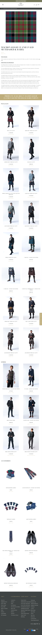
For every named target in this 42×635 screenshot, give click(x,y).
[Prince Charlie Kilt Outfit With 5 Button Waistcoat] (11, 180)
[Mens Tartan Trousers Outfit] (31, 438)
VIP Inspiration (3, 615)
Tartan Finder (23, 615)
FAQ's (12, 603)
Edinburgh (33, 600)
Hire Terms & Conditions (15, 606)
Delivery (12, 601)
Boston (32, 613)
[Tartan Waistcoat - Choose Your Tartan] (11, 375)
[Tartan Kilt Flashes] (11, 506)
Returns (12, 611)
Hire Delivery (13, 605)
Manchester (33, 610)
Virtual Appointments (35, 620)
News (2, 610)
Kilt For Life (13, 608)
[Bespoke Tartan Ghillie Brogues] (11, 570)
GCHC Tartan (3, 603)
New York (33, 615)
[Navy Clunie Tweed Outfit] (31, 308)
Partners (2, 611)
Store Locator (3, 605)
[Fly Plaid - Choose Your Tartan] (31, 375)
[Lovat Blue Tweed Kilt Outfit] (31, 180)
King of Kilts (3, 606)
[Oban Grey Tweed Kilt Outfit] (31, 117)
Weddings (23, 616)
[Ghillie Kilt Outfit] (31, 149)
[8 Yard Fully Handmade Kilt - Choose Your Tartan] (31, 275)
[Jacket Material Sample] (31, 506)
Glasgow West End (34, 603)
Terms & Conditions (30, 629)
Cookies (37, 629)
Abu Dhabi (33, 611)
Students (12, 613)
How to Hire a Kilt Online (25, 605)
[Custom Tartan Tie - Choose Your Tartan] (31, 474)
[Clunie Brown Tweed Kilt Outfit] (11, 339)
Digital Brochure (4, 601)
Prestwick (33, 606)
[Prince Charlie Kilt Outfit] (11, 244)
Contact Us (13, 600)
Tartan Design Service (25, 613)
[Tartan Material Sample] (11, 474)
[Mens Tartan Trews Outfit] (11, 438)
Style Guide (23, 611)
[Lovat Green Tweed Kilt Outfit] (11, 213)
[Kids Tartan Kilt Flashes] (31, 570)
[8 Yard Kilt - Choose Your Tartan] (11, 275)
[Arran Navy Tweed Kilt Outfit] (11, 308)
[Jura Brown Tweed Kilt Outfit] (31, 339)
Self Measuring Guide (25, 608)
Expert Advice (23, 600)
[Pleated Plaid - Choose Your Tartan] (31, 407)
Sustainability (3, 613)
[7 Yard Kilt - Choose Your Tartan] (31, 244)
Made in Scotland (4, 608)
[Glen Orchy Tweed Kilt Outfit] (31, 213)
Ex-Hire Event (33, 618)
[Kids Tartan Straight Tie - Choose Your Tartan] (11, 537)
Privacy (25, 629)
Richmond (33, 616)
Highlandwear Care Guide (26, 601)
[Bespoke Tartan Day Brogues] (31, 537)
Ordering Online (14, 610)
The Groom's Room (14, 615)
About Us (3, 600)
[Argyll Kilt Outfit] (11, 117)
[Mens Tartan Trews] (11, 407)
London (32, 608)
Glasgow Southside (34, 605)
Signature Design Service (25, 610)
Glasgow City (33, 601)
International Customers (25, 606)
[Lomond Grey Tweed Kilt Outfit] (11, 149)
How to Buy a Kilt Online (25, 603)
